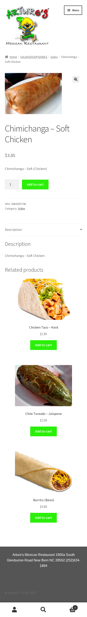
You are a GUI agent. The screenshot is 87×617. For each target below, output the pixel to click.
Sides (54, 57)
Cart (67, 606)
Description (13, 229)
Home (13, 57)
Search (43, 610)
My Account (14, 610)
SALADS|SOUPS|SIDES (33, 57)
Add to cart (35, 184)
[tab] (43, 230)
